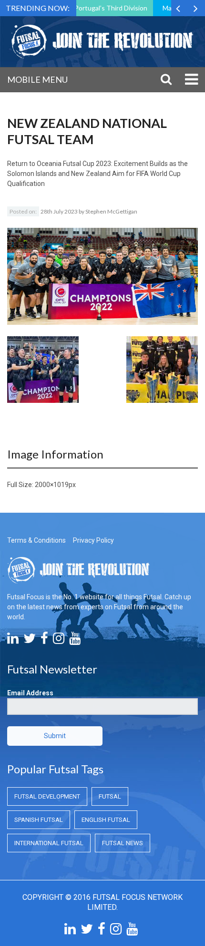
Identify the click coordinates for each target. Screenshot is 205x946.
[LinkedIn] (13, 640)
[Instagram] (58, 640)
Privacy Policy (93, 540)
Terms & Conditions (36, 540)
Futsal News (122, 843)
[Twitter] (29, 640)
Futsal (110, 796)
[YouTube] (75, 640)
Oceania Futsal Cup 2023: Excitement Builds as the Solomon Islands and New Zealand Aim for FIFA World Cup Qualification (97, 173)
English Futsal (106, 819)
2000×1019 (52, 484)
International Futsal (48, 843)
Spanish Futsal (38, 819)
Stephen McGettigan (111, 211)
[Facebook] (44, 640)
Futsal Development (47, 796)
